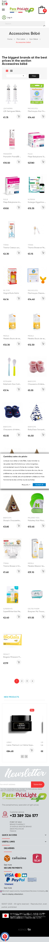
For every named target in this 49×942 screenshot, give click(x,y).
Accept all (39, 484)
